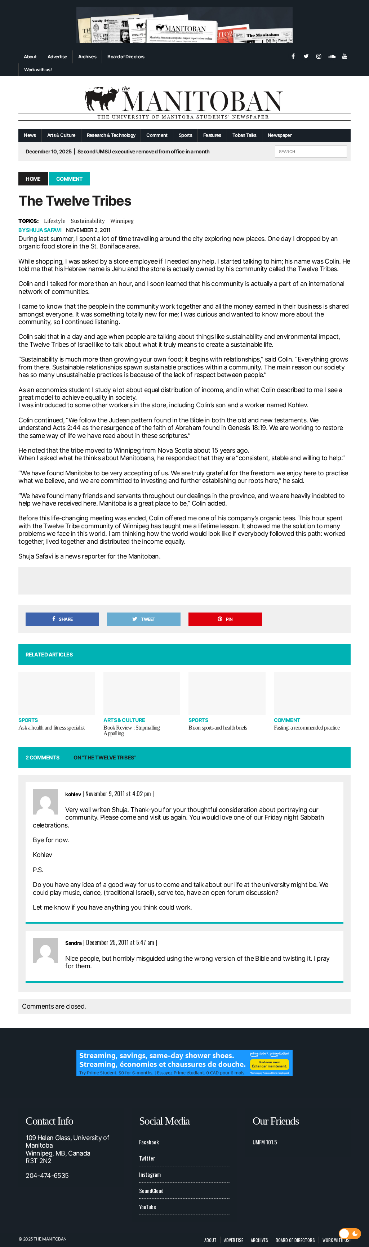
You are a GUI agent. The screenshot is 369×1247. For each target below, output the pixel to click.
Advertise (57, 56)
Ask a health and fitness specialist (51, 728)
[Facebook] (293, 55)
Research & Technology (111, 135)
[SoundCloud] (332, 55)
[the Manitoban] (184, 102)
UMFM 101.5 (265, 1142)
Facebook (149, 1142)
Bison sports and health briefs (217, 728)
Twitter (147, 1158)
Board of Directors (125, 56)
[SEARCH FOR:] (311, 150)
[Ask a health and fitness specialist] (56, 693)
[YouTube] (345, 55)
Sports (185, 135)
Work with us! (38, 69)
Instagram (150, 1174)
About (30, 56)
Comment (157, 135)
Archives (87, 56)
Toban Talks (244, 135)
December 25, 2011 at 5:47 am (120, 942)
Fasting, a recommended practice (306, 728)
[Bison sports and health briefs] (226, 693)
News (30, 135)
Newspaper (280, 135)
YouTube (147, 1207)
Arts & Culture (61, 135)
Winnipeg (122, 220)
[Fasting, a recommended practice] (312, 693)
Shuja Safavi (43, 230)
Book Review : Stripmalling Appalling (131, 730)
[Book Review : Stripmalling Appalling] (141, 693)
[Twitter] (306, 55)
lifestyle (55, 220)
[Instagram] (319, 55)
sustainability (88, 220)
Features (212, 135)
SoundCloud (151, 1190)
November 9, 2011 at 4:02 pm (118, 793)
